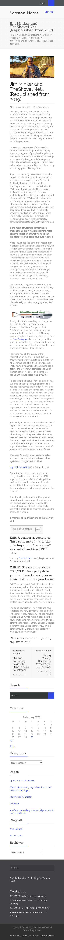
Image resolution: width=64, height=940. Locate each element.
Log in (42, 3)
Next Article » (43, 650)
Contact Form (47, 935)
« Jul (12, 740)
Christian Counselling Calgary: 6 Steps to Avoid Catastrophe (21, 664)
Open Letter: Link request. (22, 780)
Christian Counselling (29, 35)
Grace (25, 38)
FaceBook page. (21, 339)
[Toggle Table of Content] (36, 529)
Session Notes (24, 13)
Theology (35, 38)
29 (32, 737)
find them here (26, 558)
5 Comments (42, 107)
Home (13, 35)
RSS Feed (14, 803)
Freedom (14, 38)
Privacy (36, 935)
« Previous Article (18, 652)
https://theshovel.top (20, 467)
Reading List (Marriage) (21, 796)
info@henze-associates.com (23, 900)
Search (51, 3)
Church (46, 35)
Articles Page (16, 828)
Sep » (12, 746)
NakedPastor (16, 835)
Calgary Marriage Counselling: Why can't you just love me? (43, 661)
